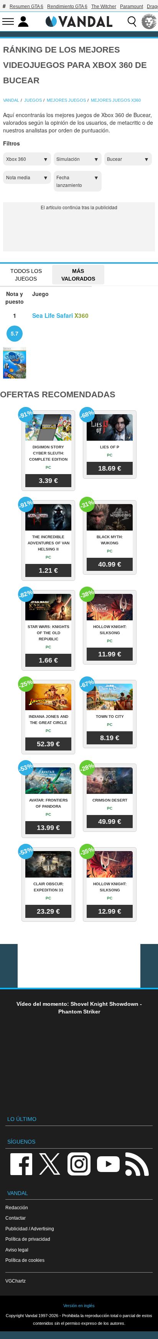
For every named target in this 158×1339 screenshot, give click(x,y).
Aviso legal (16, 1249)
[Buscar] (132, 21)
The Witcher (103, 6)
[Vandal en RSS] (137, 1163)
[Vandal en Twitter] (50, 1163)
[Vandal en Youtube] (108, 1163)
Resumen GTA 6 (26, 6)
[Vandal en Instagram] (79, 1163)
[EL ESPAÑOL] (149, 21)
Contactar (15, 1217)
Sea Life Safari (52, 315)
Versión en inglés (79, 1305)
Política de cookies (24, 1260)
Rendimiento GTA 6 (67, 6)
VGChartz (15, 1280)
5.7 (14, 333)
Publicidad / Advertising (29, 1228)
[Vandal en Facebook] (21, 1163)
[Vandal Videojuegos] (79, 21)
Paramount (131, 6)
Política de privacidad (27, 1239)
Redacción (16, 1207)
